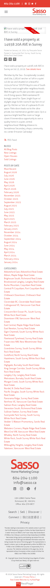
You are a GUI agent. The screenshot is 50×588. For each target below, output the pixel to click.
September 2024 (12, 239)
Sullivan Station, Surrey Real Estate (21, 411)
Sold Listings (10, 159)
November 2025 (12, 195)
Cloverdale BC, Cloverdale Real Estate (22, 301)
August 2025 (10, 205)
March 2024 (10, 255)
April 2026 (9, 185)
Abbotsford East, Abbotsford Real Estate (23, 271)
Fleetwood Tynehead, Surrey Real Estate (23, 338)
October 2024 (11, 235)
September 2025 (12, 202)
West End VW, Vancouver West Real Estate (24, 431)
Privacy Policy (29, 577)
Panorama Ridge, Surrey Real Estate (21, 398)
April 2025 (9, 219)
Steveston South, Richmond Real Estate (23, 408)
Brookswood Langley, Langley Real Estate (24, 281)
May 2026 (9, 182)
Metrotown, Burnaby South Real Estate (22, 378)
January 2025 (11, 229)
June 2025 (9, 212)
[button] (12, 3)
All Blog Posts (10, 149)
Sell (23, 512)
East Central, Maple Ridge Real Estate (22, 325)
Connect (14, 517)
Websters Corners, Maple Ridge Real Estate (25, 428)
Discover (34, 512)
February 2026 (11, 192)
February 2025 (11, 225)
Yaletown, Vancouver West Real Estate (22, 448)
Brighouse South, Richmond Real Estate (23, 278)
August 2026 (10, 172)
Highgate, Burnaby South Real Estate (21, 365)
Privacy (25, 522)
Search (13, 512)
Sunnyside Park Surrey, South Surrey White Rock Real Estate (22, 54)
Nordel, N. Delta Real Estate (17, 388)
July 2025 (9, 209)
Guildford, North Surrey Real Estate (21, 355)
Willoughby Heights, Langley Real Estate (23, 445)
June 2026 (9, 179)
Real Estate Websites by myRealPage (25, 580)
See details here (33, 69)
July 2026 (9, 175)
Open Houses (10, 156)
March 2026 (10, 189)
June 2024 (9, 245)
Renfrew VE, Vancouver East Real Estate (23, 401)
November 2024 (12, 232)
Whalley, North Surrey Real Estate (20, 435)
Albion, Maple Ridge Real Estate (19, 275)
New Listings (10, 152)
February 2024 (11, 259)
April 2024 (9, 252)
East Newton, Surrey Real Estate (19, 328)
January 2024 (11, 262)
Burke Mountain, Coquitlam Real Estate (23, 285)
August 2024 (10, 242)
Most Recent (10, 169)
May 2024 (9, 249)
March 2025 (10, 222)
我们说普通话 (31, 517)
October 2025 (11, 199)
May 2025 (9, 215)
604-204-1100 (12, 3)
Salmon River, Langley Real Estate (20, 405)
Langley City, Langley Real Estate (20, 375)
